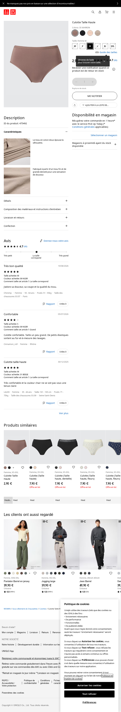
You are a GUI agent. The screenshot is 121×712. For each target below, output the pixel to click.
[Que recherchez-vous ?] (92, 12)
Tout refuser (89, 694)
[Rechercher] (113, 12)
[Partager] (74, 105)
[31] (90, 33)
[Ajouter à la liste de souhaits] (22, 467)
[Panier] (106, 12)
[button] (17, 151)
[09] (82, 33)
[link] (64, 3)
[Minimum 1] (76, 82)
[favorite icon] (35, 573)
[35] (75, 33)
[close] (3, 3)
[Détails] (113, 69)
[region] (89, 655)
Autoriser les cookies (89, 685)
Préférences (89, 702)
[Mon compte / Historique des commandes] (99, 12)
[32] (98, 33)
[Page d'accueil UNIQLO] (10, 12)
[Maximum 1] (93, 82)
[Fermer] (104, 61)
